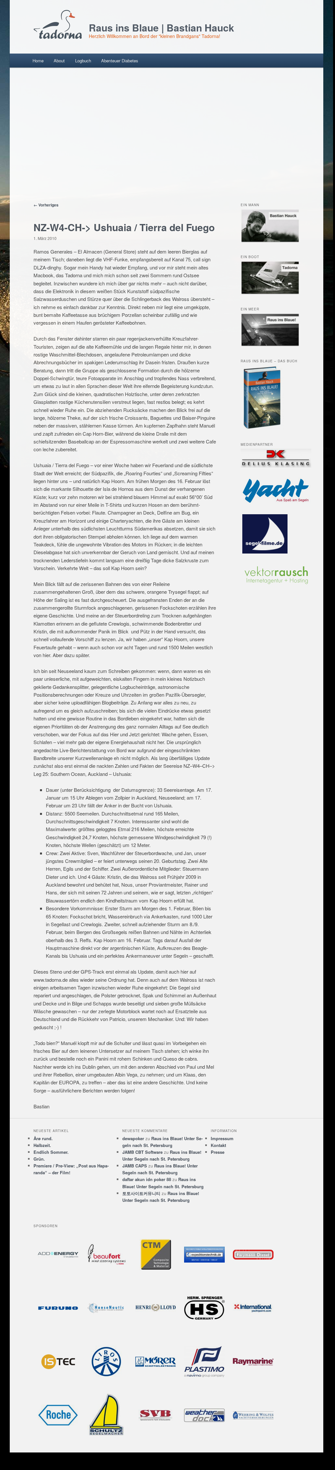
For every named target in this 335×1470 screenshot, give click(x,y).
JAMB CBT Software (142, 1152)
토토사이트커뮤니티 (141, 1193)
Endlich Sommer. (51, 1152)
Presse (217, 1152)
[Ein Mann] (270, 241)
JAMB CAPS (134, 1166)
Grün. (39, 1159)
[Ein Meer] (270, 345)
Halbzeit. (42, 1145)
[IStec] (58, 1361)
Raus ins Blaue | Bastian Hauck (161, 27)
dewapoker (133, 1138)
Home (38, 60)
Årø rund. (43, 1138)
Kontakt (218, 1145)
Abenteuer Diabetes (119, 60)
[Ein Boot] (270, 293)
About (59, 60)
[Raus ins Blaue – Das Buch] (262, 428)
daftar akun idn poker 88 (146, 1179)
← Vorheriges (46, 205)
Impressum (222, 1138)
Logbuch (83, 60)
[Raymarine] (253, 1361)
